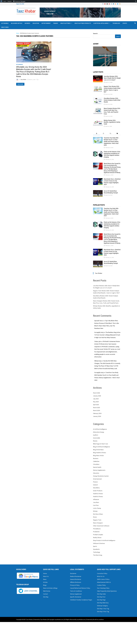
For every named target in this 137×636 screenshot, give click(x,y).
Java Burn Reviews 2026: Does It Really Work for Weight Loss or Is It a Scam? (112, 78)
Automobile (4, 23)
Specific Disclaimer (75, 597)
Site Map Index (101, 594)
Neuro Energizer (98, 523)
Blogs (45, 585)
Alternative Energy (98, 432)
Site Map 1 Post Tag (103, 608)
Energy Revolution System (101, 476)
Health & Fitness (65, 23)
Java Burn (96, 502)
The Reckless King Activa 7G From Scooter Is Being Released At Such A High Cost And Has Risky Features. (107, 334)
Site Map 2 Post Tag (103, 611)
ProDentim (96, 532)
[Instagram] (112, 4)
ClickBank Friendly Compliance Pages (81, 600)
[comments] (110, 133)
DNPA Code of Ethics (103, 579)
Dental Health (97, 467)
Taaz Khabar (23, 79)
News (44, 579)
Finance (55, 23)
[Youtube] (105, 4)
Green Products (97, 491)
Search (95, 33)
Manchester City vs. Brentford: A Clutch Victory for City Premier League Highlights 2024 (112, 181)
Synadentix (96, 549)
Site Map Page (101, 600)
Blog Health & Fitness (99, 452)
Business (27, 23)
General (95, 485)
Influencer (96, 499)
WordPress (96, 619)
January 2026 (97, 396)
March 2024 (96, 410)
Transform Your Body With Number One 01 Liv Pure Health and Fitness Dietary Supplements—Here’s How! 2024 (111, 141)
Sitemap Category (102, 606)
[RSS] (116, 4)
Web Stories (5, 27)
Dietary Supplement (76, 594)
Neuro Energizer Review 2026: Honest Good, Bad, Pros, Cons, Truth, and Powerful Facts (112, 111)
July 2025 (96, 399)
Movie (95, 517)
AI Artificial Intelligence (101, 23)
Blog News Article (16, 23)
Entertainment (46, 23)
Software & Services (99, 543)
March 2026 (96, 393)
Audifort (95, 435)
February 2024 (97, 413)
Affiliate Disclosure (75, 582)
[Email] (120, 4)
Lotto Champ (97, 508)
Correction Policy (102, 573)
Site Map (45, 597)
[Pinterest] (109, 4)
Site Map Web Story (103, 603)
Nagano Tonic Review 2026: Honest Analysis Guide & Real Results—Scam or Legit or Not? (112, 89)
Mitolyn (95, 511)
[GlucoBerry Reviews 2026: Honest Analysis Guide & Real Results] (98, 98)
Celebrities (96, 461)
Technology (116, 23)
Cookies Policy (101, 585)
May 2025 (96, 402)
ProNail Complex (98, 534)
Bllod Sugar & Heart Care (100, 444)
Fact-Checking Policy (103, 588)
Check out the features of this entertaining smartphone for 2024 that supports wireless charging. (112, 154)
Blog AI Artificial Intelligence (101, 447)
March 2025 (96, 407)
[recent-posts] (103, 133)
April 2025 (96, 405)
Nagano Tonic (97, 520)
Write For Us (100, 576)
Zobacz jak (97, 341)
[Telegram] (118, 4)
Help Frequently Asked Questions (107, 591)
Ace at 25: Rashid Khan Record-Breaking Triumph (111, 192)
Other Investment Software (101, 526)
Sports (125, 23)
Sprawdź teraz (98, 321)
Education (36, 23)
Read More (20, 84)
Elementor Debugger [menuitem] (20, 1)
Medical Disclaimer (75, 576)
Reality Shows (97, 537)
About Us (46, 576)
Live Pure (96, 505)
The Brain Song (97, 555)
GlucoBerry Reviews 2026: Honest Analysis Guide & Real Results (112, 100)
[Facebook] (103, 4)
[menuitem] (1, 1)
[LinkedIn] (114, 4)
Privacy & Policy (75, 585)
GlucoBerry (96, 488)
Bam (102, 619)
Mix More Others (98, 514)
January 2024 (97, 416)
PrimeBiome (97, 529)
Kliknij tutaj (97, 361)
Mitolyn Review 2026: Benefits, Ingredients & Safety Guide (112, 122)
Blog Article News (98, 450)
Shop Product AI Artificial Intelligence (104, 540)
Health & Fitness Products (83, 23)
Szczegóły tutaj (98, 332)
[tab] (96, 133)
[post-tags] (117, 133)
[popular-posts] (96, 133)
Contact (45, 594)
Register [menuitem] (10, 1)
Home (17, 33)
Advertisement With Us (104, 582)
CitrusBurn (96, 464)
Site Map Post (101, 597)
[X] (107, 4)
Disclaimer (73, 573)
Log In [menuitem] (4, 1)
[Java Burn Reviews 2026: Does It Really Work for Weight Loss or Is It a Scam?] (98, 76)
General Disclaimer (75, 579)
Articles (45, 582)
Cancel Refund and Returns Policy (80, 588)
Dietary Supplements (99, 470)
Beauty (95, 441)
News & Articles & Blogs (50, 588)
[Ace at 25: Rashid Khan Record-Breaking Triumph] (98, 191)
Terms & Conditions (76, 591)
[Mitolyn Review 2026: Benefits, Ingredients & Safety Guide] (98, 121)
